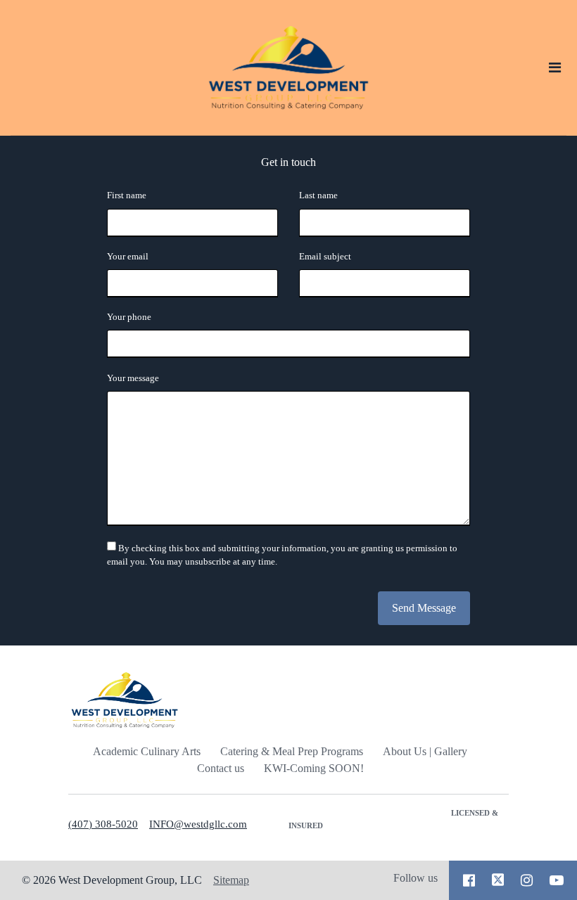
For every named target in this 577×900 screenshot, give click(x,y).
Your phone (129, 317)
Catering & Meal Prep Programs (291, 751)
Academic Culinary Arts (147, 751)
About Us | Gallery (425, 751)
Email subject (325, 257)
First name (126, 195)
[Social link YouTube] (557, 880)
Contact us (220, 768)
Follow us (415, 878)
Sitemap (231, 880)
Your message (133, 378)
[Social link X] (498, 880)
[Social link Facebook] (469, 880)
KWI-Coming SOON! (314, 768)
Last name (318, 195)
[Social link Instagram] (527, 880)
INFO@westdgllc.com (198, 824)
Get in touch (288, 162)
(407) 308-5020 (103, 824)
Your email (127, 257)
